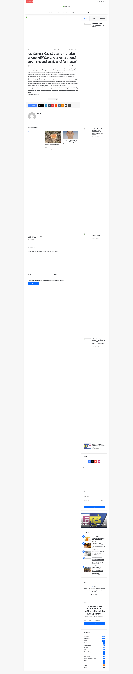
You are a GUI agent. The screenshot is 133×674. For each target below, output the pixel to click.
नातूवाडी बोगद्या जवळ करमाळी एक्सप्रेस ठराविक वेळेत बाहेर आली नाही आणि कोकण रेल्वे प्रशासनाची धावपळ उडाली (98, 560)
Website (56, 274)
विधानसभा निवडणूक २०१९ (89, 651)
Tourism (51, 12)
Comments (102, 18)
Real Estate (58, 12)
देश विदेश (86, 643)
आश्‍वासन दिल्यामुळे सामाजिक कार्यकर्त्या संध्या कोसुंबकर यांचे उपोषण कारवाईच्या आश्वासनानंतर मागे (50, 1)
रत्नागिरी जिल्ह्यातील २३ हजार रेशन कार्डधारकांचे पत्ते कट (98, 446)
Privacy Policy (73, 12)
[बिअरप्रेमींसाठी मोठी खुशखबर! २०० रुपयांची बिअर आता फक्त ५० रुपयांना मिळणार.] (87, 545)
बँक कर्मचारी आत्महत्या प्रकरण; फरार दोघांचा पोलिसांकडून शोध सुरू (70, 142)
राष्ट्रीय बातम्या (86, 638)
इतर (85, 654)
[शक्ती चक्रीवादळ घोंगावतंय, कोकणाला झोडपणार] (87, 553)
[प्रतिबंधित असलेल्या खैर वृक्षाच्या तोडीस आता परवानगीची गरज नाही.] (53, 137)
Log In (94, 507)
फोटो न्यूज (86, 647)
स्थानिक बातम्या (35, 49)
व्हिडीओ (85, 660)
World (85, 665)
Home (30, 49)
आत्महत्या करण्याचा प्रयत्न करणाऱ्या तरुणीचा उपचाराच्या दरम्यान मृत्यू (98, 235)
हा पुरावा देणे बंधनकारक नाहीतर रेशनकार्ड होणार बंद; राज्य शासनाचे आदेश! (98, 538)
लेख (85, 649)
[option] (94, 520)
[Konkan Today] (66, 6)
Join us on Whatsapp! (84, 12)
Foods (85, 667)
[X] (93, 594)
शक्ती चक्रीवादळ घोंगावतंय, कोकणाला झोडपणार (98, 552)
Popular (85, 18)
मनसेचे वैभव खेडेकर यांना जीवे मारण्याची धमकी (35, 236)
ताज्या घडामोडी (87, 656)
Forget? (102, 500)
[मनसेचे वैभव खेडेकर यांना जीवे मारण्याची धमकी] (35, 183)
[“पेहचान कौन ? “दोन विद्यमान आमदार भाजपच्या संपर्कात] (87, 75)
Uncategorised (87, 645)
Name (29, 268)
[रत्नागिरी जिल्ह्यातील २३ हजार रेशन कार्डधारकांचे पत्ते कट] (87, 446)
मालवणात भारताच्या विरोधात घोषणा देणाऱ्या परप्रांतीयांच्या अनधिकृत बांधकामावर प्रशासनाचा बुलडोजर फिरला (97, 570)
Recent (93, 18)
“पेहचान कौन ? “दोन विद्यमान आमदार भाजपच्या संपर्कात (98, 25)
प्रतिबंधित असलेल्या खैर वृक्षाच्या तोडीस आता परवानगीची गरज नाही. (52, 146)
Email (29, 274)
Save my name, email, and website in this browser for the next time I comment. (46, 280)
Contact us (65, 12)
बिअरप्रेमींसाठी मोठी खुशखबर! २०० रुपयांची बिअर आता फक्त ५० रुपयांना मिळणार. (98, 546)
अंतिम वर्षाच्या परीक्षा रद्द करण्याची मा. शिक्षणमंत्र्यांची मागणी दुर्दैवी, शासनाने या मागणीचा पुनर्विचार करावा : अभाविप (98, 342)
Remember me (87, 503)
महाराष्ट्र (85, 640)
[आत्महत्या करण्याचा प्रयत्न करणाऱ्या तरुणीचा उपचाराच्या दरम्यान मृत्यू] (87, 285)
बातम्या (45, 12)
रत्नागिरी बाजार (86, 663)
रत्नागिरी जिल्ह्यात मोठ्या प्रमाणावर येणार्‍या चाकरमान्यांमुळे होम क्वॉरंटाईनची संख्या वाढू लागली (97, 131)
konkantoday (53, 99)
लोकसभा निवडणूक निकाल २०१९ (90, 658)
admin (32, 65)
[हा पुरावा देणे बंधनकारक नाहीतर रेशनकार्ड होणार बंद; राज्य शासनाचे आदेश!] (87, 538)
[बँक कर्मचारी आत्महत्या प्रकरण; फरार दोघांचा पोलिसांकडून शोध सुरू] (70, 135)
